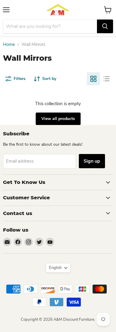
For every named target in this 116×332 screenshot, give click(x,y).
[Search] (105, 26)
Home (9, 44)
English (55, 267)
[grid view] (93, 78)
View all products (58, 118)
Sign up (92, 161)
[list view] (106, 78)
